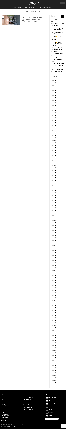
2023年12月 (54, 128)
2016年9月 (53, 337)
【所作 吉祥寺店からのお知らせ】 (57, 54)
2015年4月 (53, 380)
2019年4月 (53, 263)
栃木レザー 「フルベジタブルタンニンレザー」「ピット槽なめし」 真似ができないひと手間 (34, 18)
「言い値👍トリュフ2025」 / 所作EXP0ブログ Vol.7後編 (57, 38)
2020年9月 (53, 220)
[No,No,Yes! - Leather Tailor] (33, 3)
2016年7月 (53, 342)
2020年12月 (54, 212)
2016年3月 (53, 352)
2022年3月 (53, 175)
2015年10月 (54, 365)
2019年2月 (53, 267)
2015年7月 (53, 372)
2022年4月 (53, 172)
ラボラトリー (51, 403)
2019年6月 (53, 257)
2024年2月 (53, 122)
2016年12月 (54, 330)
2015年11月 (54, 362)
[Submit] (62, 16)
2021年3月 (53, 205)
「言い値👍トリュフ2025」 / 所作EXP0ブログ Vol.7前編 (57, 44)
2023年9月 (53, 135)
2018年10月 (54, 275)
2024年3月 (53, 120)
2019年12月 (54, 242)
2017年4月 (53, 320)
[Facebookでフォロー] (47, 413)
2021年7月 (53, 195)
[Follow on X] (47, 407)
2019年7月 (53, 255)
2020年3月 (53, 235)
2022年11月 (54, 160)
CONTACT (51, 418)
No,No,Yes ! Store (52, 397)
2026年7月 (53, 80)
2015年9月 (53, 368)
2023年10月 (54, 132)
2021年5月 (53, 200)
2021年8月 (53, 192)
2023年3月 (53, 150)
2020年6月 (53, 227)
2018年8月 (53, 280)
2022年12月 (54, 158)
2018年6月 (53, 285)
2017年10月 (54, 305)
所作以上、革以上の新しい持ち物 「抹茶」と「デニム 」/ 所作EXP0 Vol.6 (57, 49)
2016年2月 (53, 355)
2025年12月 (54, 85)
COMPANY (31, 7)
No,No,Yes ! (4, 396)
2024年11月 (54, 107)
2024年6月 (53, 112)
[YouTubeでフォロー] (47, 415)
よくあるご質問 (5, 415)
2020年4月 (53, 232)
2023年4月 (53, 147)
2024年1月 (53, 125)
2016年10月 (54, 335)
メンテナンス (5, 405)
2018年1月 (53, 297)
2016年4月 (53, 350)
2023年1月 (53, 155)
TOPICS (20, 7)
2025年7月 (53, 95)
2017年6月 (53, 315)
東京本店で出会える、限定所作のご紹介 (57, 24)
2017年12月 (54, 300)
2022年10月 (54, 162)
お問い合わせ (5, 417)
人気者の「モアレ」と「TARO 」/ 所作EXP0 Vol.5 (56, 59)
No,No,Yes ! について (7, 414)
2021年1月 (53, 210)
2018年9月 (53, 277)
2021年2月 (53, 208)
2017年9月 (53, 307)
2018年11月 (54, 272)
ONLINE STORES (47, 7)
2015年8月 (53, 370)
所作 (3, 399)
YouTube (50, 415)
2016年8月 (53, 340)
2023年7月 (53, 140)
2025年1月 (53, 105)
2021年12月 (54, 183)
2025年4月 (53, 103)
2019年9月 (53, 250)
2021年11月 (54, 185)
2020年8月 (53, 222)
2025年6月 (53, 97)
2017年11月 (54, 302)
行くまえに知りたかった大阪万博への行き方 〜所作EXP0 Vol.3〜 (57, 71)
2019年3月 (53, 265)
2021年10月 (54, 187)
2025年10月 (54, 87)
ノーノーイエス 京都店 (29, 397)
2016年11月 (54, 332)
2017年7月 (53, 312)
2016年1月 (53, 357)
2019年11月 (54, 245)
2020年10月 (54, 217)
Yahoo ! (29, 409)
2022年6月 (53, 167)
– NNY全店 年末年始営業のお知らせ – (57, 33)
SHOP (25, 7)
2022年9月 (53, 165)
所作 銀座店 (26, 399)
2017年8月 (53, 310)
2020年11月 (54, 215)
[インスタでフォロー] (47, 398)
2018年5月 (53, 288)
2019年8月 (53, 252)
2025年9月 (53, 90)
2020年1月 (53, 240)
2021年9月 (53, 190)
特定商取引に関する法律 (5, 424)
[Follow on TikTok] (47, 410)
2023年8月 (53, 137)
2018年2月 (53, 295)
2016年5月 (53, 347)
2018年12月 (54, 270)
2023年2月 (53, 152)
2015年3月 (53, 382)
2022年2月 (53, 177)
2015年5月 (53, 377)
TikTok (50, 409)
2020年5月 (53, 230)
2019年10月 (54, 247)
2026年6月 (53, 82)
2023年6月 (53, 142)
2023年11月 (54, 130)
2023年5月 (53, 145)
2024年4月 (53, 117)
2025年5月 (53, 100)
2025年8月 (53, 92)
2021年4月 (53, 202)
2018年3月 (53, 292)
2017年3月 (53, 322)
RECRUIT (38, 7)
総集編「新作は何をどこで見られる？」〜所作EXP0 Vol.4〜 (57, 65)
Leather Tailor (5, 397)
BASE (28, 407)
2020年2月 (53, 237)
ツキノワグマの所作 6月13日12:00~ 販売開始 (57, 28)
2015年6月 (53, 375)
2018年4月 (53, 290)
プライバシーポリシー (15, 424)
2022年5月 (53, 170)
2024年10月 (54, 110)
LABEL (14, 7)
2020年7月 (53, 225)
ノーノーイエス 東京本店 (30, 396)
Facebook (50, 412)
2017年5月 (53, 317)
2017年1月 (53, 327)
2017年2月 (53, 325)
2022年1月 (53, 180)
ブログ (3, 407)
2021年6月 (53, 197)
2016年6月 (53, 345)
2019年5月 (53, 260)
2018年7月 (53, 282)
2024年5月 (53, 115)
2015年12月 (54, 360)
